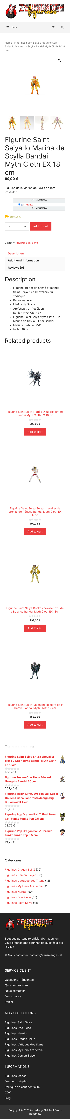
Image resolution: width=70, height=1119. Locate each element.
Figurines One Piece (18, 1028)
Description (16, 253)
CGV (8, 1092)
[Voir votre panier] (53, 27)
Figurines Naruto (16, 1033)
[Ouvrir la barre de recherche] (62, 27)
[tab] (35, 253)
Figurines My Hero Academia (24, 1050)
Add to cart (40, 226)
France (29, 204)
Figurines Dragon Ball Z (20, 1039)
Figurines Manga (16, 1076)
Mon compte (13, 996)
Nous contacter (15, 990)
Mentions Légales (16, 1081)
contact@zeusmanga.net (46, 955)
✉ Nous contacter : (17, 955)
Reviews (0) (16, 267)
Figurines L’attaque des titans (24, 1044)
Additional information (23, 260)
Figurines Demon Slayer (20, 1055)
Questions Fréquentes (19, 979)
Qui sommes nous (16, 985)
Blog (8, 1098)
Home (8, 42)
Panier (9, 1001)
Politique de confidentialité (22, 1087)
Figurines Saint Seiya (27, 42)
